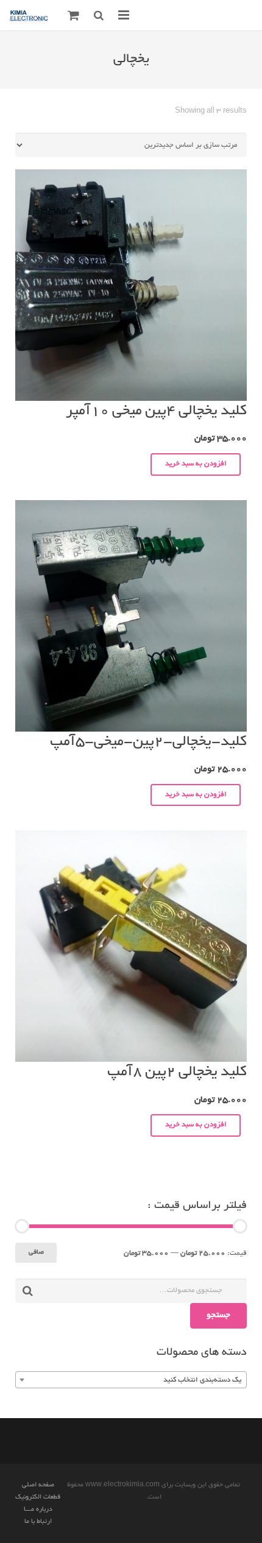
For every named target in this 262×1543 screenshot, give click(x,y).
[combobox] (131, 1379)
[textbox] (131, 1380)
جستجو (218, 1315)
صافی (36, 1252)
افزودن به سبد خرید (196, 464)
